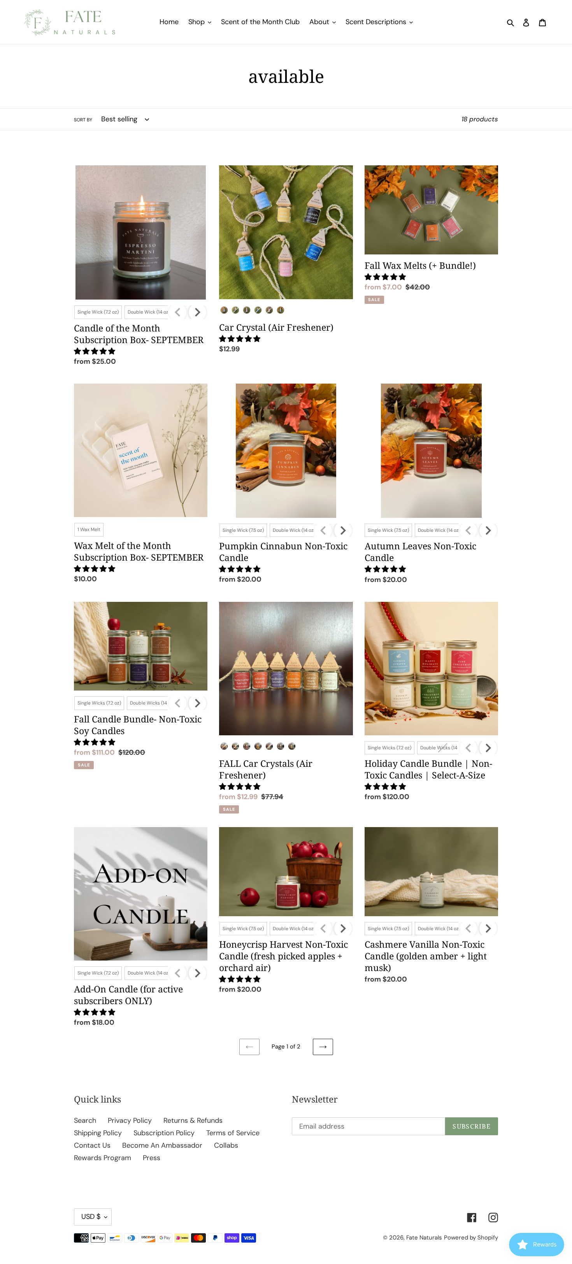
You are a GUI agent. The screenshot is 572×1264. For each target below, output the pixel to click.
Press (151, 1157)
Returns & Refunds (193, 1120)
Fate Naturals (424, 1237)
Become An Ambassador (162, 1145)
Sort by (83, 120)
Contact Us (92, 1145)
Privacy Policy (130, 1120)
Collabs (226, 1145)
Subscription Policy (164, 1133)
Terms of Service (233, 1133)
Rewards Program (102, 1157)
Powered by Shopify (471, 1237)
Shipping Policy (98, 1133)
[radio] (98, 312)
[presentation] (197, 312)
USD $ (90, 1216)
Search (85, 1120)
